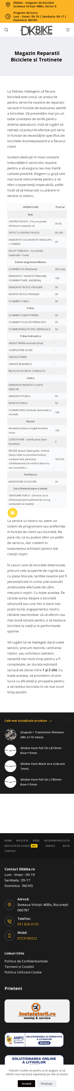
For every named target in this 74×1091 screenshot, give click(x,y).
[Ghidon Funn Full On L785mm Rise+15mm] (10, 782)
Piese (36, 840)
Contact (10, 851)
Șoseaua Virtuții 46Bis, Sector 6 (34, 6)
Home (8, 840)
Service (50, 846)
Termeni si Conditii (19, 966)
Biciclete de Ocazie (21, 846)
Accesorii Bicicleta (57, 840)
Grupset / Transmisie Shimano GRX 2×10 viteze (42, 734)
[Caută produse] (6, 30)
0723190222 (27, 938)
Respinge (46, 1083)
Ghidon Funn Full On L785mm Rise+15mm (41, 781)
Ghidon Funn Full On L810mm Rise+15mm (41, 750)
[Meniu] (68, 30)
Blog (66, 846)
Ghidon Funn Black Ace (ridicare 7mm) (42, 766)
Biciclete (22, 840)
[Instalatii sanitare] (37, 1011)
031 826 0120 (28, 924)
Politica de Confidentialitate (26, 961)
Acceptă (26, 1083)
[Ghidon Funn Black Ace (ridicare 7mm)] (10, 766)
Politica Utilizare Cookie (23, 972)
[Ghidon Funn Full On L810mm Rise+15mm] (10, 750)
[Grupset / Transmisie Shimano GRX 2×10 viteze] (10, 735)
